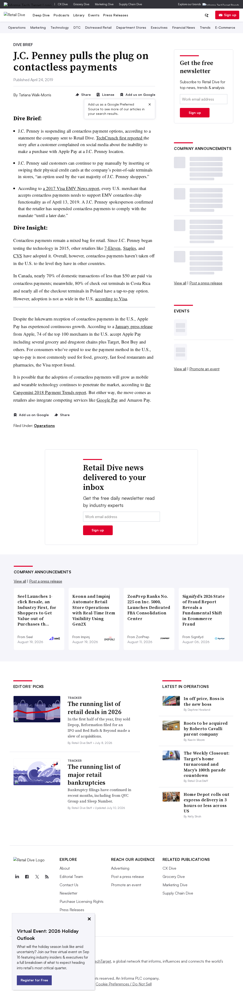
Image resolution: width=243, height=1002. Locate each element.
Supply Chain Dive (130, 4)
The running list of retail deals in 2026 (95, 708)
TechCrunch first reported (120, 138)
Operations (17, 27)
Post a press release (205, 283)
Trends (205, 27)
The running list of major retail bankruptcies (94, 774)
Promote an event (204, 368)
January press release (134, 326)
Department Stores (131, 27)
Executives (159, 27)
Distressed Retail (98, 27)
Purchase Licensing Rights (81, 901)
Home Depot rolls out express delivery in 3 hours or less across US (207, 802)
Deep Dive (41, 15)
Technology (60, 27)
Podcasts (62, 15)
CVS (17, 256)
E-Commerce (225, 27)
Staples (129, 248)
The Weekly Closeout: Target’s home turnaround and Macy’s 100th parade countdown (207, 764)
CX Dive (63, 4)
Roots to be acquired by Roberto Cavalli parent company (206, 728)
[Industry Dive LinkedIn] (17, 877)
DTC (77, 27)
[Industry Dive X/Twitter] (37, 877)
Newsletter (68, 893)
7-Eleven (112, 248)
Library (79, 15)
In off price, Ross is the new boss (204, 701)
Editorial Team (71, 876)
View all (180, 283)
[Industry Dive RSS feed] (47, 877)
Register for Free (34, 980)
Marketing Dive (104, 4)
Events (93, 15)
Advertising (120, 868)
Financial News (183, 27)
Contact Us (69, 884)
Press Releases (115, 15)
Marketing (38, 27)
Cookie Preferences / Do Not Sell (124, 984)
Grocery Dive (81, 4)
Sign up (230, 15)
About (65, 868)
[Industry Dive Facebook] (27, 877)
